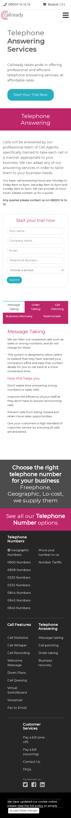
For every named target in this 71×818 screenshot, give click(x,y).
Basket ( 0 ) (56, 4)
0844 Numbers (19, 593)
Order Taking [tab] (35, 307)
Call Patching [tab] (57, 307)
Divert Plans (16, 673)
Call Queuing (17, 680)
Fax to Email (17, 708)
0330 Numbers (18, 577)
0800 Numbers (19, 562)
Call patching (48, 645)
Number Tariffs (50, 562)
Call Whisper (17, 645)
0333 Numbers (18, 585)
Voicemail (14, 700)
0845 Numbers (18, 608)
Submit (14, 280)
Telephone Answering (48, 627)
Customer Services (32, 726)
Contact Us (31, 762)
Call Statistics (17, 638)
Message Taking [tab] (14, 307)
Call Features (19, 625)
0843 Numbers (19, 600)
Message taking (50, 638)
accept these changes (23, 810)
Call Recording (18, 653)
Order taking (48, 653)
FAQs (27, 769)
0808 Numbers (19, 570)
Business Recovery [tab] (19, 316)
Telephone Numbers (17, 539)
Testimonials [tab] (52, 316)
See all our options (35, 519)
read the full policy (30, 806)
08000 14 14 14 (19, 4)
